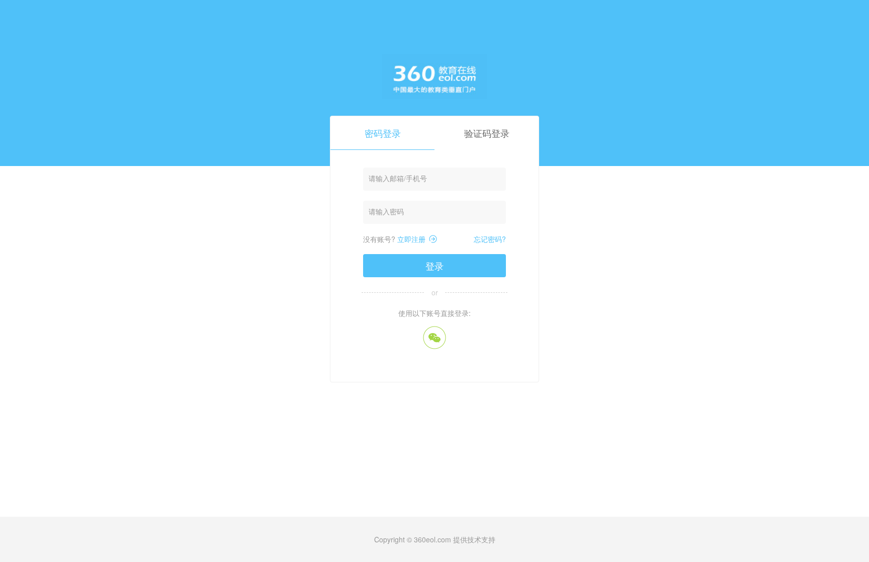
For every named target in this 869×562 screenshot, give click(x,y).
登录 (434, 265)
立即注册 (411, 239)
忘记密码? (490, 239)
